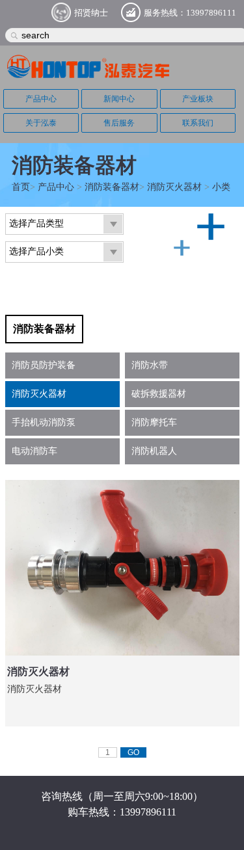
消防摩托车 (154, 422)
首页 (21, 187)
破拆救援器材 (158, 394)
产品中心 (41, 98)
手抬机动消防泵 (43, 422)
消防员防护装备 (43, 365)
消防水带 (149, 365)
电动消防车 (34, 451)
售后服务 (119, 122)
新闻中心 (119, 98)
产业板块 (197, 98)
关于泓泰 (41, 122)
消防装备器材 (112, 187)
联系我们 (197, 122)
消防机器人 (154, 451)
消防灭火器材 (174, 187)
